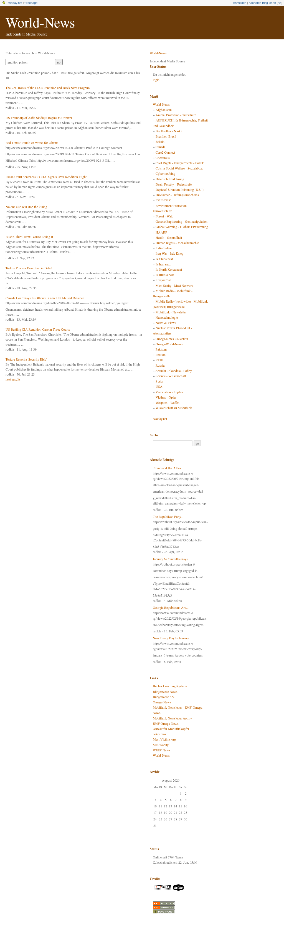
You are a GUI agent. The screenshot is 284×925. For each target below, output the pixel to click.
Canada (160, 147)
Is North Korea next (169, 269)
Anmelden (239, 2)
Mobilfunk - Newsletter (171, 312)
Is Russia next (165, 274)
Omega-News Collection (172, 338)
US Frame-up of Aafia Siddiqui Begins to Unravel (39, 117)
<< (279, 2)
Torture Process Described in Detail (29, 268)
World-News (40, 22)
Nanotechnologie (167, 317)
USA (159, 386)
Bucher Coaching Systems (170, 686)
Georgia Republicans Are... (171, 607)
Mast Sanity (161, 744)
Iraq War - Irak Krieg (169, 253)
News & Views (166, 322)
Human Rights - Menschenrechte (177, 242)
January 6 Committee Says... (171, 559)
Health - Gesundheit (169, 237)
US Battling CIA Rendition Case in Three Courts (38, 329)
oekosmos (159, 734)
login (156, 79)
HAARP (161, 232)
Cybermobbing (165, 173)
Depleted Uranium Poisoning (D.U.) (180, 189)
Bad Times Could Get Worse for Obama (32, 142)
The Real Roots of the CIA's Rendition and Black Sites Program (48, 87)
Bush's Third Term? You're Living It (29, 236)
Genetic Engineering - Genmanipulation (181, 221)
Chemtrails (163, 157)
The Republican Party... (168, 516)
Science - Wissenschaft (171, 376)
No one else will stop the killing (26, 206)
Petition (161, 354)
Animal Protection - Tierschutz (176, 115)
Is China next (164, 259)
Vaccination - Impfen (169, 392)
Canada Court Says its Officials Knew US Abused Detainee (45, 298)
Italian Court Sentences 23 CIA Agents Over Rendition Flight (46, 176)
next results (13, 379)
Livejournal (163, 280)
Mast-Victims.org (164, 739)
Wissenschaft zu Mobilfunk (174, 408)
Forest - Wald (164, 216)
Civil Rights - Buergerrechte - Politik (180, 163)
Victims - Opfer (166, 397)
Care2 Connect (165, 152)
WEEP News (161, 750)
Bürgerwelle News (165, 691)
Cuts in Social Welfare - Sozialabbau (179, 168)
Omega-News (162, 702)
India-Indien (164, 248)
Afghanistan (164, 109)
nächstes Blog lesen (262, 2)
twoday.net (15, 2)
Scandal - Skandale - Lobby (174, 370)
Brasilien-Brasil (166, 136)
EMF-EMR (163, 200)
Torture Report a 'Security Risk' (26, 359)
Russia (160, 365)
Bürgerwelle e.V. (164, 697)
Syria (159, 381)
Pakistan (161, 349)
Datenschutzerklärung (170, 179)
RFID (159, 360)
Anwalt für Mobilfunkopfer (171, 728)
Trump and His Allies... (168, 468)
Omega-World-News (169, 344)
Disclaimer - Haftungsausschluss (177, 194)
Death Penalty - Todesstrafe (174, 184)
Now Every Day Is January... (172, 638)
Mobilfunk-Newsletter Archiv (172, 718)
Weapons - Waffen (167, 402)
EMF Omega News (166, 723)
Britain (160, 141)
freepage (31, 2)
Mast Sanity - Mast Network (174, 285)
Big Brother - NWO (169, 131)
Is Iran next (163, 264)
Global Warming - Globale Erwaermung (182, 226)
